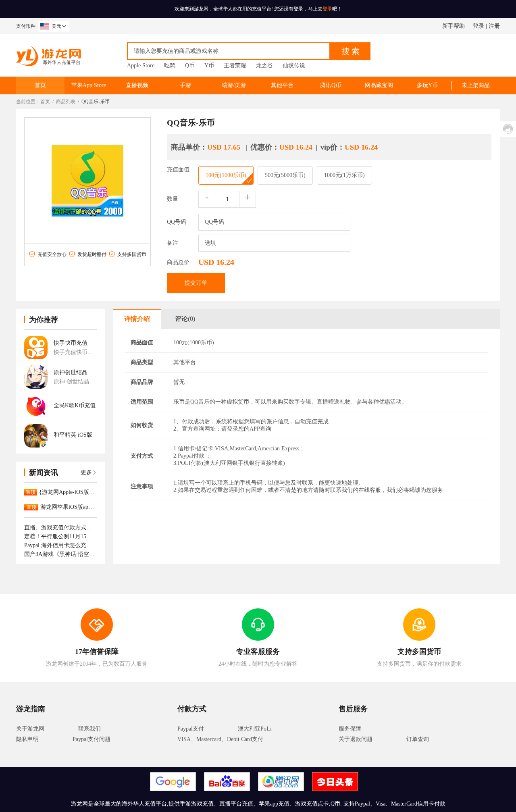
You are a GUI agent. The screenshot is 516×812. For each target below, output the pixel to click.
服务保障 (350, 729)
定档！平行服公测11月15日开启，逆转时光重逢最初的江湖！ (60, 536)
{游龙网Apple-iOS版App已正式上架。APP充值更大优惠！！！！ (68, 492)
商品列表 (65, 101)
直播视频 (137, 85)
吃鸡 (169, 65)
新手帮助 (453, 26)
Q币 (190, 65)
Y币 (209, 65)
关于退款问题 (355, 739)
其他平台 (282, 85)
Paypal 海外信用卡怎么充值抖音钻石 (60, 545)
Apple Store (140, 65)
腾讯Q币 (330, 85)
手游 (185, 85)
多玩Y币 (427, 85)
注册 (494, 26)
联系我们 (89, 729)
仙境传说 (294, 65)
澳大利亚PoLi (255, 729)
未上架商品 (476, 85)
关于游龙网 (30, 729)
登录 (327, 9)
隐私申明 (27, 739)
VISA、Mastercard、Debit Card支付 (220, 739)
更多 (86, 472)
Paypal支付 (190, 729)
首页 (40, 85)
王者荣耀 (235, 65)
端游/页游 (234, 85)
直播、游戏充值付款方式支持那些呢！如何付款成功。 (60, 528)
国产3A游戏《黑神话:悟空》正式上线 (60, 554)
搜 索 (350, 51)
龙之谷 (264, 65)
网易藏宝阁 (379, 85)
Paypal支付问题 (91, 739)
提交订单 (196, 283)
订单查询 (417, 739)
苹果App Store (88, 85)
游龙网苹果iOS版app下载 (68, 507)
